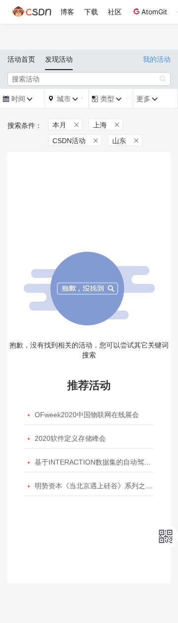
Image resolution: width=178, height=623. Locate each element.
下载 (91, 11)
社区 (115, 11)
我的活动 (157, 59)
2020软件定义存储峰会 (70, 438)
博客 (67, 11)
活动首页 (21, 59)
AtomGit (154, 11)
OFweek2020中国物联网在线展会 (87, 415)
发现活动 (59, 59)
